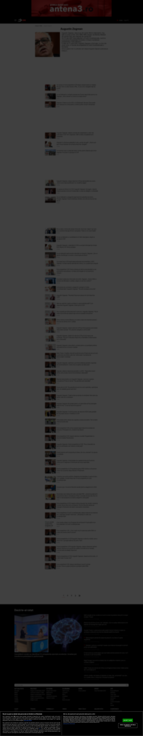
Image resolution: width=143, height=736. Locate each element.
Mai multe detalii (28, 720)
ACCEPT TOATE (128, 720)
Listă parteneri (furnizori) (69, 723)
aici (40, 728)
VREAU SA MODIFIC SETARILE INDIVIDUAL (128, 725)
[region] (71, 723)
